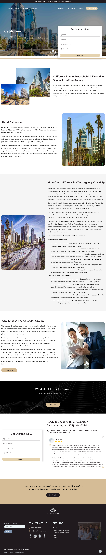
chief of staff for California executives (64, 279)
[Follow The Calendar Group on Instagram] (39, 536)
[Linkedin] (44, 536)
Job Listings (71, 8)
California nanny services (60, 243)
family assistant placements (61, 259)
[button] (102, 437)
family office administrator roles (62, 290)
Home (10, 8)
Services (25, 8)
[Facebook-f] (30, 536)
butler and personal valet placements (64, 249)
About (17, 8)
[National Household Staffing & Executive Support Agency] (53, 53)
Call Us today (92, 8)
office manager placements (60, 295)
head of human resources (60, 300)
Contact (80, 8)
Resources (34, 8)
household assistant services (61, 265)
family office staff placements (61, 284)
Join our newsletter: (10, 523)
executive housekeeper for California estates (66, 254)
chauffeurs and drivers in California (63, 270)
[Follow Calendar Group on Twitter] (35, 536)
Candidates (60, 8)
